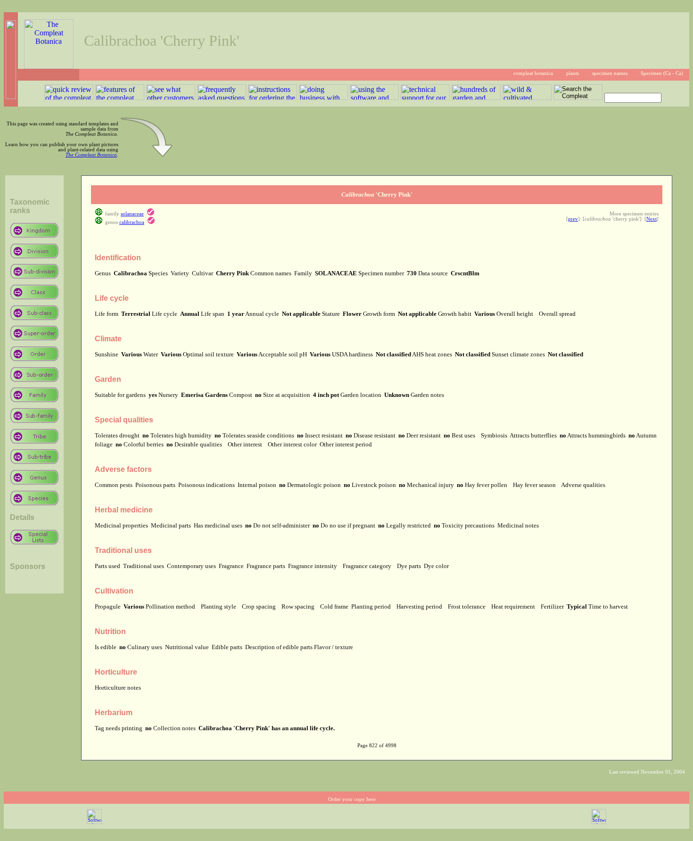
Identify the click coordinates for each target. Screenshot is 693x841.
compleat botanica (533, 73)
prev (573, 219)
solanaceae (132, 213)
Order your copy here (352, 799)
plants (572, 73)
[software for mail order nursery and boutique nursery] (94, 822)
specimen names (609, 73)
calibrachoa (131, 222)
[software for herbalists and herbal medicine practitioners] (598, 822)
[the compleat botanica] (49, 66)
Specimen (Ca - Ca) (662, 73)
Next (651, 219)
